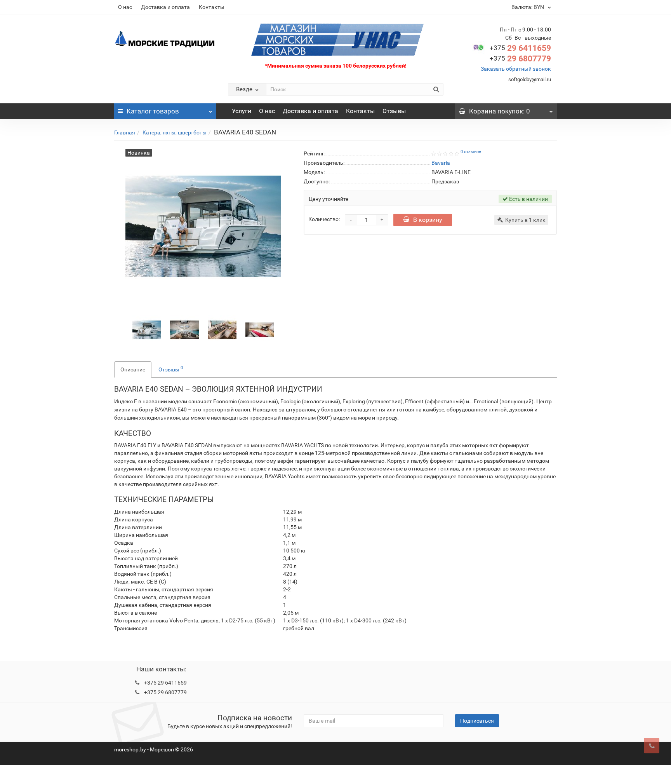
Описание (132, 369)
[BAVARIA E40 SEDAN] (146, 329)
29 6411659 (520, 48)
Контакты (211, 7)
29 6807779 (520, 58)
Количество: (324, 219)
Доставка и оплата (165, 7)
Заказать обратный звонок (516, 69)
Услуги (241, 111)
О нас (125, 7)
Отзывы (394, 111)
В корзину (427, 219)
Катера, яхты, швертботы (175, 132)
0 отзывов (471, 151)
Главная (124, 132)
